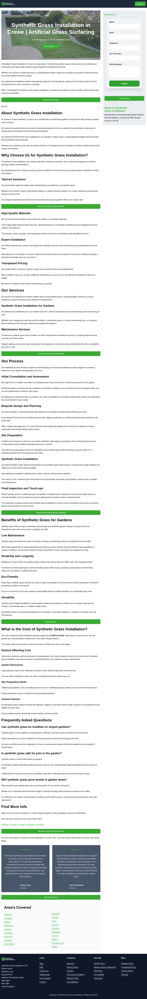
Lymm (54, 921)
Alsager (22, 825)
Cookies (70, 971)
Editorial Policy (127, 964)
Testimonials (45, 975)
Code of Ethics (127, 971)
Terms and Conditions (76, 975)
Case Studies (45, 978)
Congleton (8, 933)
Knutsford (8, 940)
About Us (70, 964)
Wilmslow (56, 914)
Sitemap (124, 975)
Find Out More (51, 622)
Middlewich (31, 825)
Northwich (8, 937)
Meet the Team (73, 978)
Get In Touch (124, 98)
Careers (43, 982)
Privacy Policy (72, 967)
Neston (55, 947)
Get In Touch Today (51, 100)
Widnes (55, 939)
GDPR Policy (99, 964)
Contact (140, 4)
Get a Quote (49, 46)
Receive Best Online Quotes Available (51, 513)
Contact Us (44, 971)
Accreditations (72, 982)
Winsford (40, 825)
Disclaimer (98, 978)
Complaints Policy (128, 967)
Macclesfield (9, 944)
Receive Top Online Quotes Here (51, 206)
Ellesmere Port (58, 943)
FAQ (41, 967)
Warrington (56, 932)
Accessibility (99, 975)
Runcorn (55, 925)
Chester (55, 917)
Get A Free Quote (51, 897)
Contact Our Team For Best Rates (51, 354)
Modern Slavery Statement (105, 967)
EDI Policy (98, 971)
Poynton (55, 936)
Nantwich (5, 825)
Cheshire (55, 928)
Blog (41, 964)
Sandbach (14, 825)
